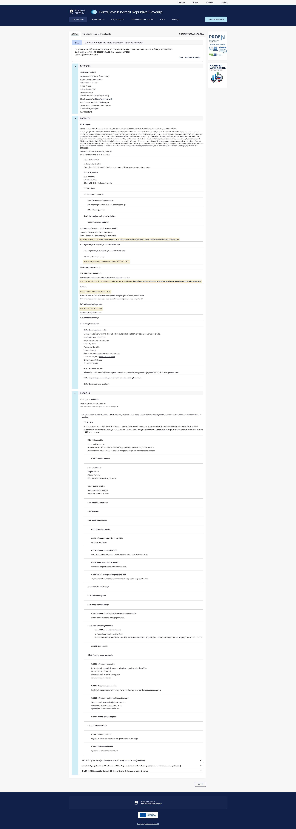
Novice (195, 2)
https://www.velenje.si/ (103, 99)
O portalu (181, 2)
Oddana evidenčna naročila (142, 19)
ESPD (162, 19)
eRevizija (175, 19)
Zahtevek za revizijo (192, 57)
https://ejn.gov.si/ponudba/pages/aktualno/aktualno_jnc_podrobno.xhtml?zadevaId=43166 (167, 281)
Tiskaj (181, 57)
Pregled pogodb (117, 19)
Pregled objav (78, 19)
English (224, 2)
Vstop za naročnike (216, 19)
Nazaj (200, 784)
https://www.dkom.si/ (107, 357)
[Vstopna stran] (93, 12)
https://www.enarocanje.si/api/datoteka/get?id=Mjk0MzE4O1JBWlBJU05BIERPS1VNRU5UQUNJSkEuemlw (139, 239)
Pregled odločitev (97, 19)
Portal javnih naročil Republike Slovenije (131, 12)
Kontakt (209, 2)
